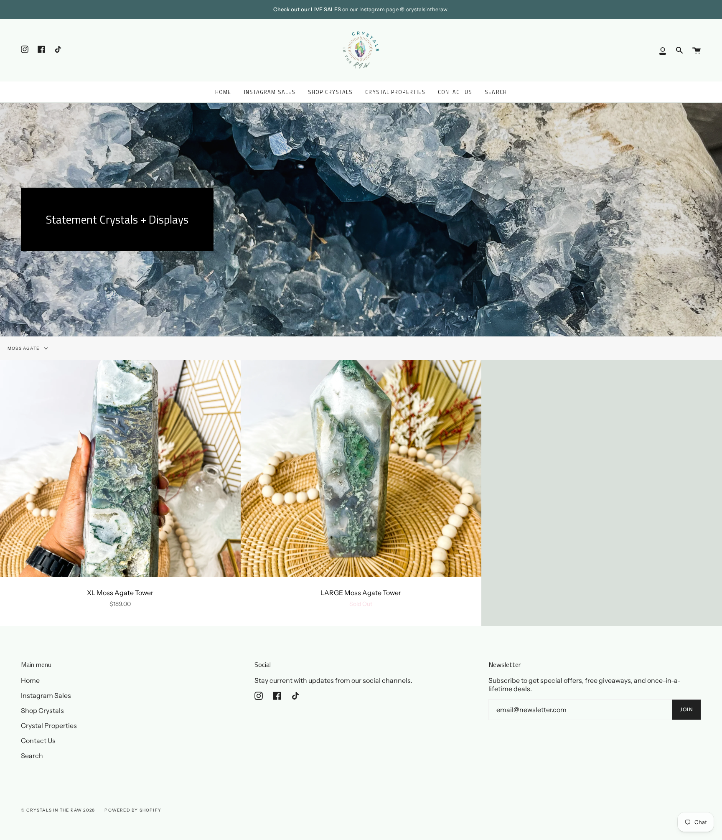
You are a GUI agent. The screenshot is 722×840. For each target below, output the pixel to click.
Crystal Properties (49, 725)
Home (30, 680)
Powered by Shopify (132, 810)
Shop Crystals (42, 710)
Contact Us (38, 740)
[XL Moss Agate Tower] (120, 468)
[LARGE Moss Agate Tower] (361, 468)
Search (32, 755)
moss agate (24, 348)
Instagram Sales (46, 695)
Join (686, 709)
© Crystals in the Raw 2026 (58, 810)
